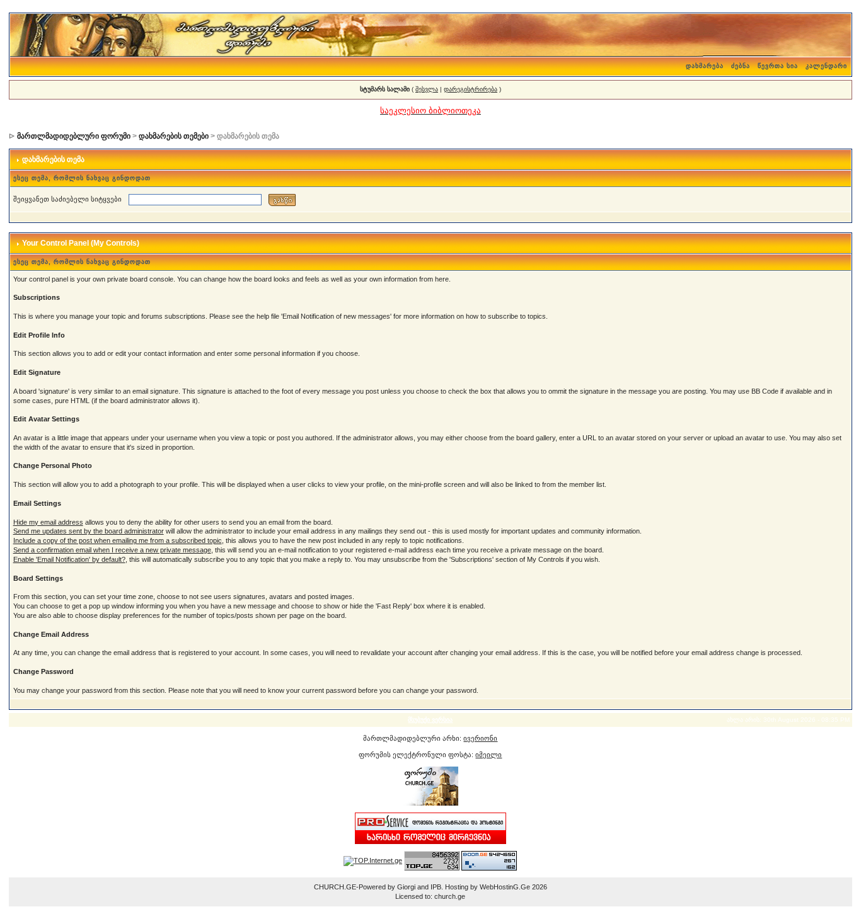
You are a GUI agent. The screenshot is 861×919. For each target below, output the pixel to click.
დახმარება (705, 65)
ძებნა (740, 65)
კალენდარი (826, 65)
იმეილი (488, 754)
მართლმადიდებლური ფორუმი (73, 136)
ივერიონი (480, 738)
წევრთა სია (778, 65)
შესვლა (426, 89)
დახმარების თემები (174, 136)
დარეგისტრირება (470, 89)
